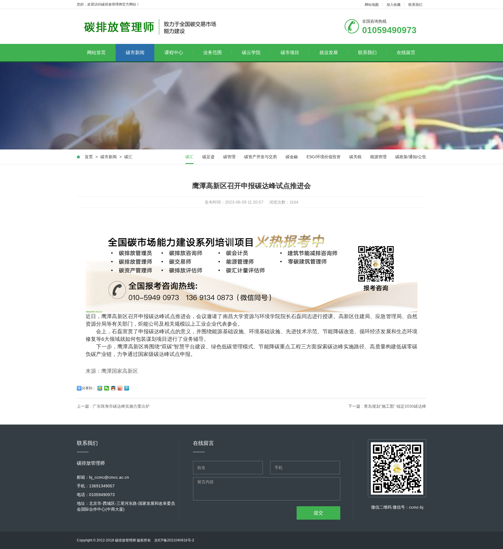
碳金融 (292, 156)
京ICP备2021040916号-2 (174, 540)
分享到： (89, 388)
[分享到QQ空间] (100, 388)
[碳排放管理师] (152, 26)
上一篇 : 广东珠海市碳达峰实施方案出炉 (113, 406)
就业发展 (328, 52)
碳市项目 (290, 52)
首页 (89, 156)
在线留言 (406, 52)
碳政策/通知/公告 (410, 156)
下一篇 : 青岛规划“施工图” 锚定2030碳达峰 (387, 406)
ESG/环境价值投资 (324, 156)
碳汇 (128, 156)
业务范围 (212, 52)
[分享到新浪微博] (120, 388)
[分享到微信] (106, 388)
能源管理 (378, 156)
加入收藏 (394, 5)
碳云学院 (251, 52)
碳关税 (355, 156)
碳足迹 (208, 156)
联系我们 (415, 5)
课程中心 (173, 52)
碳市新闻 (135, 52)
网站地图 (372, 5)
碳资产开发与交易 (260, 156)
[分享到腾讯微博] (126, 388)
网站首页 (96, 52)
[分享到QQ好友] (113, 388)
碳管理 (229, 156)
